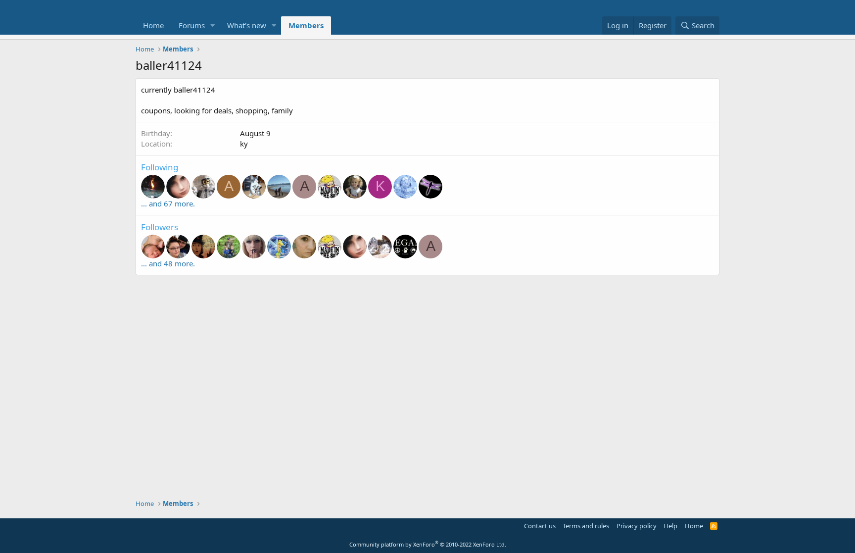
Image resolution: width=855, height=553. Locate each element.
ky (244, 144)
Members (306, 25)
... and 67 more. (168, 203)
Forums (192, 25)
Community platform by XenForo (427, 544)
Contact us (540, 525)
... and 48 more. (168, 263)
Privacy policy (637, 525)
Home (153, 25)
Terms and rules (586, 525)
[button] (213, 25)
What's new (246, 25)
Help (670, 525)
